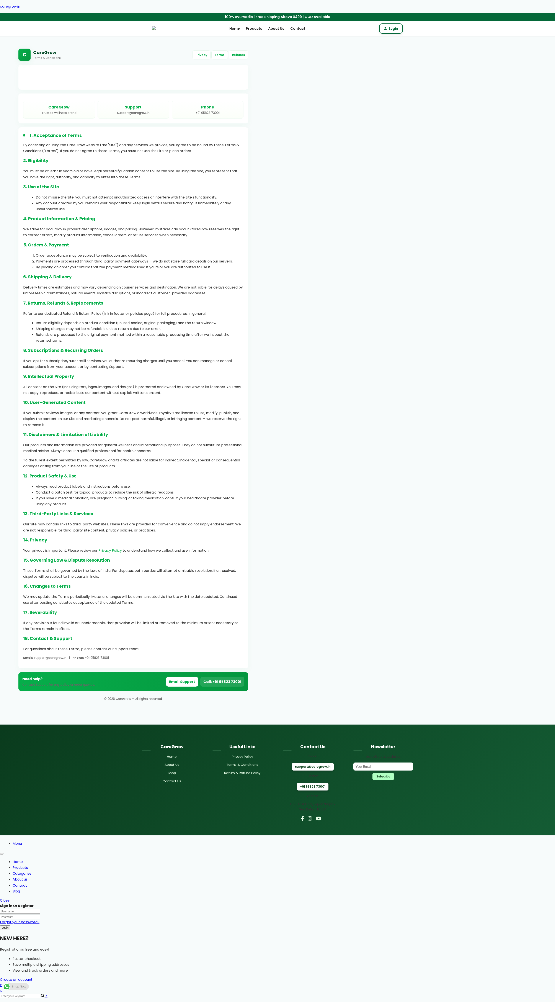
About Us (276, 28)
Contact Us (172, 781)
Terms (220, 55)
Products (254, 28)
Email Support (182, 681)
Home (234, 28)
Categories (22, 873)
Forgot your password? (19, 922)
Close (5, 900)
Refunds (238, 55)
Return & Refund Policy (242, 773)
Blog (16, 891)
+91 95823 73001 (312, 786)
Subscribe (383, 776)
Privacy (201, 55)
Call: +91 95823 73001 (222, 681)
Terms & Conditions (242, 764)
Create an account (16, 979)
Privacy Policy (110, 550)
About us (20, 879)
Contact (297, 28)
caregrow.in (10, 6)
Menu (17, 843)
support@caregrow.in (313, 766)
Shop (172, 773)
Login (393, 28)
